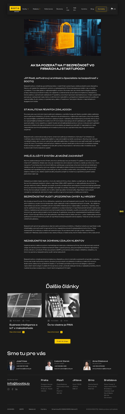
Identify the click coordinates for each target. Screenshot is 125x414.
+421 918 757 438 (22, 366)
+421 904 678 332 (99, 366)
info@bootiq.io (18, 383)
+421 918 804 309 (60, 366)
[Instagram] (8, 389)
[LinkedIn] (16, 389)
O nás (67, 9)
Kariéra (84, 9)
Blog (92, 9)
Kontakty (101, 9)
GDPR (21, 409)
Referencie (48, 9)
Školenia (59, 9)
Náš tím (74, 9)
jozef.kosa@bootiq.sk (23, 368)
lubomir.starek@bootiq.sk (63, 368)
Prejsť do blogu (62, 341)
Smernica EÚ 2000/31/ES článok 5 (64, 409)
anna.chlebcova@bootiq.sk (102, 368)
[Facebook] (12, 389)
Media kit (32, 409)
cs (114, 9)
